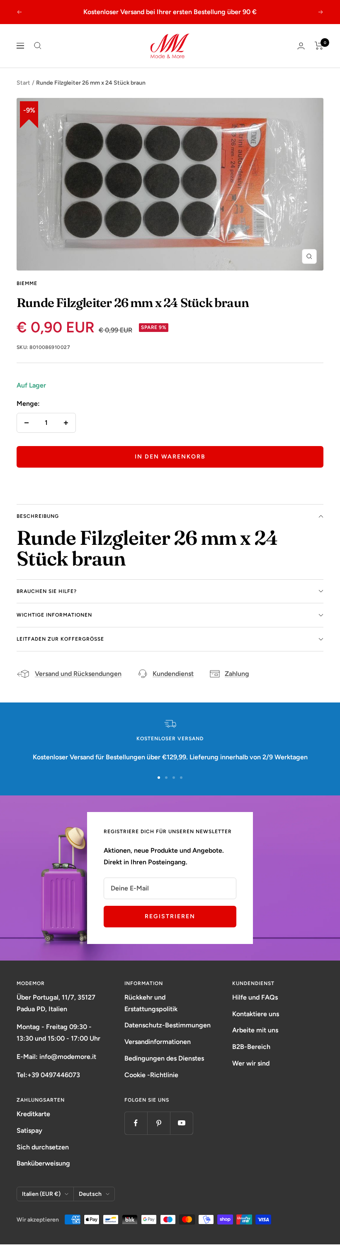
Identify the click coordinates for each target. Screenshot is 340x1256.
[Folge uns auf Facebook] (135, 1134)
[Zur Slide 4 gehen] (181, 789)
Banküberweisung (43, 1175)
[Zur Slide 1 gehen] (159, 789)
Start (23, 94)
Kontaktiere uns (255, 1025)
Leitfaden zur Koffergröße (60, 651)
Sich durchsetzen (43, 1158)
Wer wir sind (251, 1075)
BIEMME (27, 295)
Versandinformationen (157, 1053)
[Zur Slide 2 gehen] (166, 789)
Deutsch (90, 1205)
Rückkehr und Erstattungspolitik (150, 1014)
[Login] (301, 57)
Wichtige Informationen (54, 626)
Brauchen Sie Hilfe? (47, 602)
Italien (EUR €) (41, 1205)
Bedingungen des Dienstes (164, 1070)
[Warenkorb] (319, 57)
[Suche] (37, 57)
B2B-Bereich (251, 1058)
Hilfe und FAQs (255, 1009)
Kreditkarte (33, 1125)
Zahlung (237, 685)
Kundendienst (173, 685)
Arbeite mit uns (255, 1042)
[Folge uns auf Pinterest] (158, 1134)
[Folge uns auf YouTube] (181, 1134)
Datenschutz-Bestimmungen (167, 1037)
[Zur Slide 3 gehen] (173, 789)
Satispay (29, 1142)
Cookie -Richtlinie (151, 1086)
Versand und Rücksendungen (78, 685)
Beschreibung (38, 528)
